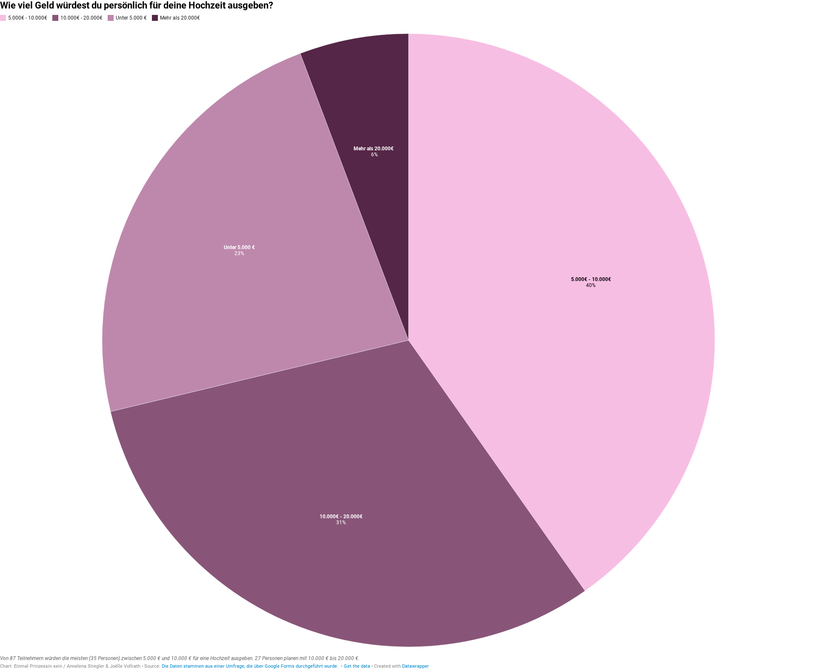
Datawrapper (415, 666)
